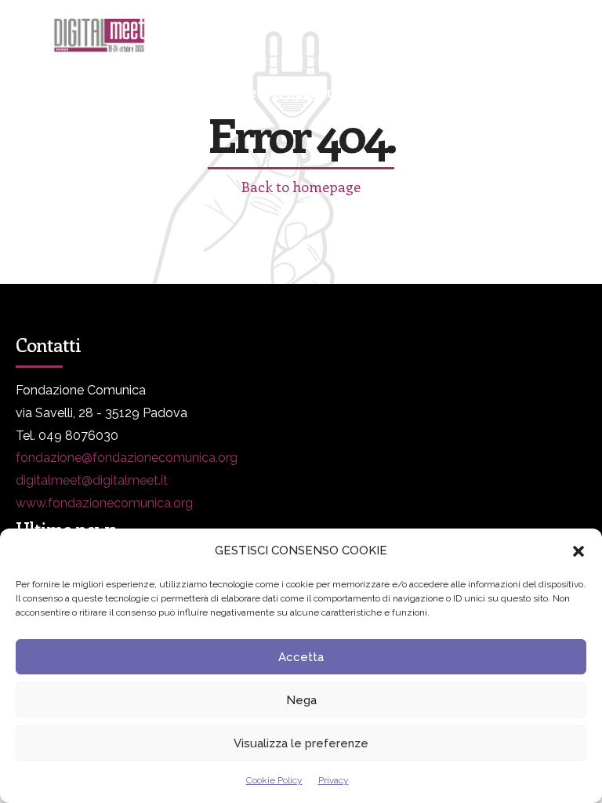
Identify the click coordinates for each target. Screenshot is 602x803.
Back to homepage (301, 186)
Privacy (333, 780)
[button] (578, 551)
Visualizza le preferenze (301, 743)
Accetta (301, 657)
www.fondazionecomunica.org (104, 503)
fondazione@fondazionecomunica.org (127, 457)
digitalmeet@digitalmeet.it (92, 480)
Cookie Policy (274, 780)
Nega (301, 700)
